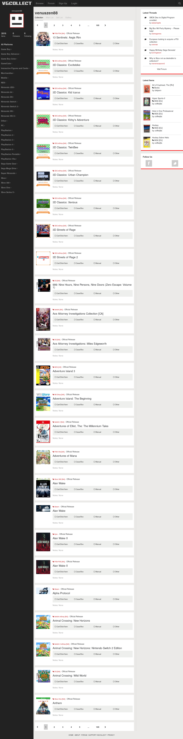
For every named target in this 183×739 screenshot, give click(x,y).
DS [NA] (57, 280)
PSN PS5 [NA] (59, 561)
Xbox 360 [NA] (59, 479)
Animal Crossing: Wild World (69, 675)
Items (3, 34)
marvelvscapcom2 (158, 63)
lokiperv (158, 90)
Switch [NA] (58, 309)
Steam (56, 506)
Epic (56, 534)
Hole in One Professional (162, 111)
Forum (51, 3)
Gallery (68, 17)
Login (74, 3)
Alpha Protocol (61, 593)
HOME (71, 735)
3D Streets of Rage (64, 230)
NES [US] (57, 367)
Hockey (155, 125)
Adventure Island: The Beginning (72, 398)
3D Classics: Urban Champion (70, 175)
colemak (155, 44)
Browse (40, 3)
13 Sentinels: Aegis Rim (67, 37)
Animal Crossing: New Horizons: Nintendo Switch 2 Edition (87, 648)
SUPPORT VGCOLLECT (97, 735)
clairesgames (156, 33)
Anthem (57, 703)
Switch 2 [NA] (59, 422)
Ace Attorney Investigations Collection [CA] (78, 313)
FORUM (84, 735)
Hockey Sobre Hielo (160, 137)
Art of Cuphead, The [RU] (163, 85)
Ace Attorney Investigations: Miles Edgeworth (80, 343)
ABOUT (77, 735)
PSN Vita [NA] (59, 452)
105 (97, 25)
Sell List (59, 17)
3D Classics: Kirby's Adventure (71, 120)
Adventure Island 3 (64, 371)
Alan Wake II (60, 538)
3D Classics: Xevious (65, 202)
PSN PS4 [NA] (59, 33)
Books (157, 87)
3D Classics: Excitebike (66, 65)
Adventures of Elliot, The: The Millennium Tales (80, 426)
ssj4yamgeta (156, 23)
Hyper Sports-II (158, 98)
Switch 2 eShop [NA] (61, 644)
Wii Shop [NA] (59, 394)
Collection (39, 17)
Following (27, 34)
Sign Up (63, 3)
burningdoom (156, 52)
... (88, 25)
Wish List (49, 17)
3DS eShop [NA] (60, 61)
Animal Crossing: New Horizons (71, 620)
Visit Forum (162, 69)
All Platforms (7, 44)
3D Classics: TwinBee (65, 147)
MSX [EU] (158, 101)
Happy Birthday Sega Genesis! (162, 50)
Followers (16, 34)
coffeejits (158, 103)
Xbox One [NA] (59, 699)
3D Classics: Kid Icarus (66, 92)
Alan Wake (59, 483)
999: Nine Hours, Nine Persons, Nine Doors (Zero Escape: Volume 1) (92, 286)
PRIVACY (111, 735)
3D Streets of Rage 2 (65, 257)
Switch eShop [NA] (61, 616)
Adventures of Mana (65, 456)
